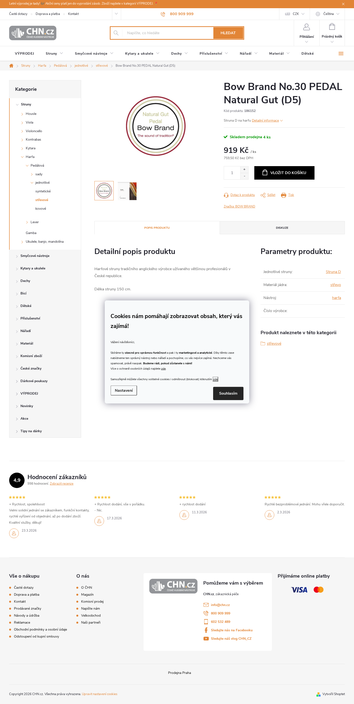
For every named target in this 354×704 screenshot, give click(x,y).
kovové (40, 208)
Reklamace (22, 622)
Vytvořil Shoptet (333, 694)
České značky (30, 368)
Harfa (30, 157)
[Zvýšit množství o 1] (244, 169)
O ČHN (86, 588)
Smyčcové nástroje (34, 256)
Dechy (25, 281)
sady (38, 174)
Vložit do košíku (288, 173)
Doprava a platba (48, 14)
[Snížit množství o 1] (244, 176)
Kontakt (73, 14)
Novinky (26, 406)
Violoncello (34, 131)
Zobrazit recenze (61, 484)
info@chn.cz (220, 605)
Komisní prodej (92, 602)
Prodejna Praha (179, 673)
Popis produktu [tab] (157, 228)
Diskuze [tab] (282, 228)
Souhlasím (228, 393)
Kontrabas (33, 139)
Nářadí (25, 331)
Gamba (31, 233)
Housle (31, 113)
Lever (35, 222)
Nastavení (124, 390)
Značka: (239, 206)
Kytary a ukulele (32, 268)
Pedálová (37, 165)
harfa (336, 297)
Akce (24, 418)
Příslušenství (30, 318)
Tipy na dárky (31, 431)
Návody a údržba (26, 615)
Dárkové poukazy (33, 381)
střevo (335, 284)
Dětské (25, 306)
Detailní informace (265, 120)
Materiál (26, 343)
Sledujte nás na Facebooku (232, 630)
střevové (41, 200)
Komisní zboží (31, 356)
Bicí (23, 293)
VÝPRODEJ (29, 393)
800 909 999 (220, 613)
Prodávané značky (27, 608)
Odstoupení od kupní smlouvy (36, 636)
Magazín (87, 595)
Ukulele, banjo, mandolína (45, 241)
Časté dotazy (18, 14)
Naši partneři (90, 623)
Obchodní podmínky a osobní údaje (40, 629)
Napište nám (90, 609)
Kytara (30, 148)
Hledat (228, 33)
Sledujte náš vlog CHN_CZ (231, 638)
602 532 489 (220, 621)
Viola (29, 122)
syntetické (43, 191)
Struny (26, 104)
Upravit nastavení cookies (99, 694)
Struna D (333, 271)
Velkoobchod (91, 616)
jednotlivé (42, 182)
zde (163, 368)
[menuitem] (24, 53)
